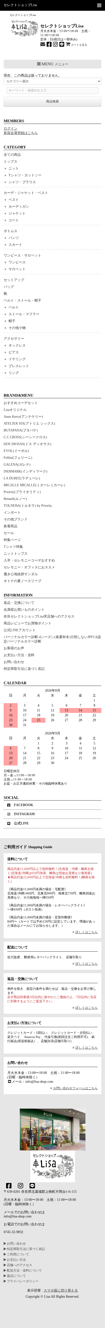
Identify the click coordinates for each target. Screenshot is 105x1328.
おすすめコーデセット (21, 403)
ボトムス (10, 231)
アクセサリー (14, 338)
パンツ (14, 238)
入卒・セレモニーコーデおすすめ (29, 560)
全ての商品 (12, 155)
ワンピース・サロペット (22, 255)
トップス (10, 161)
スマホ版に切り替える (61, 1290)
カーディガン (19, 206)
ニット (14, 168)
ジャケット (17, 213)
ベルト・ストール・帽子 (22, 300)
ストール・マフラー (24, 314)
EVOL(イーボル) (16, 451)
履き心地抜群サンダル (21, 574)
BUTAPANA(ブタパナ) (21, 430)
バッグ (9, 287)
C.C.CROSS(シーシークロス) (25, 437)
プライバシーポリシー (22, 1281)
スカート (15, 245)
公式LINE (21, 823)
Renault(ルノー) (15, 499)
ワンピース (17, 262)
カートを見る (78, 44)
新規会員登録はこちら (21, 133)
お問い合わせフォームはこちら (75, 1088)
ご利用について (17, 1254)
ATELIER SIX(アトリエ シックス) (29, 423)
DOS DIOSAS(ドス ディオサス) (27, 444)
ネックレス (17, 345)
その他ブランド (16, 519)
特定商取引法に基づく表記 (24, 669)
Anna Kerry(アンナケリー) (23, 416)
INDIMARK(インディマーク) (25, 471)
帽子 (12, 321)
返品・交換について (19, 603)
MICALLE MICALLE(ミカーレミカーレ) (34, 485)
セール (9, 533)
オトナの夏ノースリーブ (22, 581)
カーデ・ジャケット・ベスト (26, 193)
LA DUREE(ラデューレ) (22, 478)
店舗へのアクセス (19, 1265)
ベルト (14, 307)
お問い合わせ (14, 662)
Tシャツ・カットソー (25, 175)
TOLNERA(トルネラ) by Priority (28, 505)
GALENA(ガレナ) (17, 464)
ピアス (14, 352)
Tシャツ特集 (13, 547)
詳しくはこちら (86, 932)
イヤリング (17, 359)
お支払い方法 (16, 1259)
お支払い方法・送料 (19, 655)
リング (14, 373)
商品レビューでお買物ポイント (28, 623)
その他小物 (17, 328)
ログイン (10, 128)
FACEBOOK (23, 805)
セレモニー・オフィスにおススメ (29, 567)
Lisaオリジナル (15, 410)
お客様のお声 (14, 648)
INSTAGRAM (24, 814)
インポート (12, 512)
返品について (16, 1276)
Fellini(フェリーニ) (18, 458)
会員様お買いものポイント (24, 609)
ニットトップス (16, 553)
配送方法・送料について (24, 1270)
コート (14, 220)
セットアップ (14, 280)
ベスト (14, 200)
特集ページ (12, 540)
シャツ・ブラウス (22, 182)
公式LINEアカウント (20, 630)
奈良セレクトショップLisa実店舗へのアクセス (39, 616)
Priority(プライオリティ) (22, 492)
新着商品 (10, 526)
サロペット (17, 269)
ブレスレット (19, 366)
